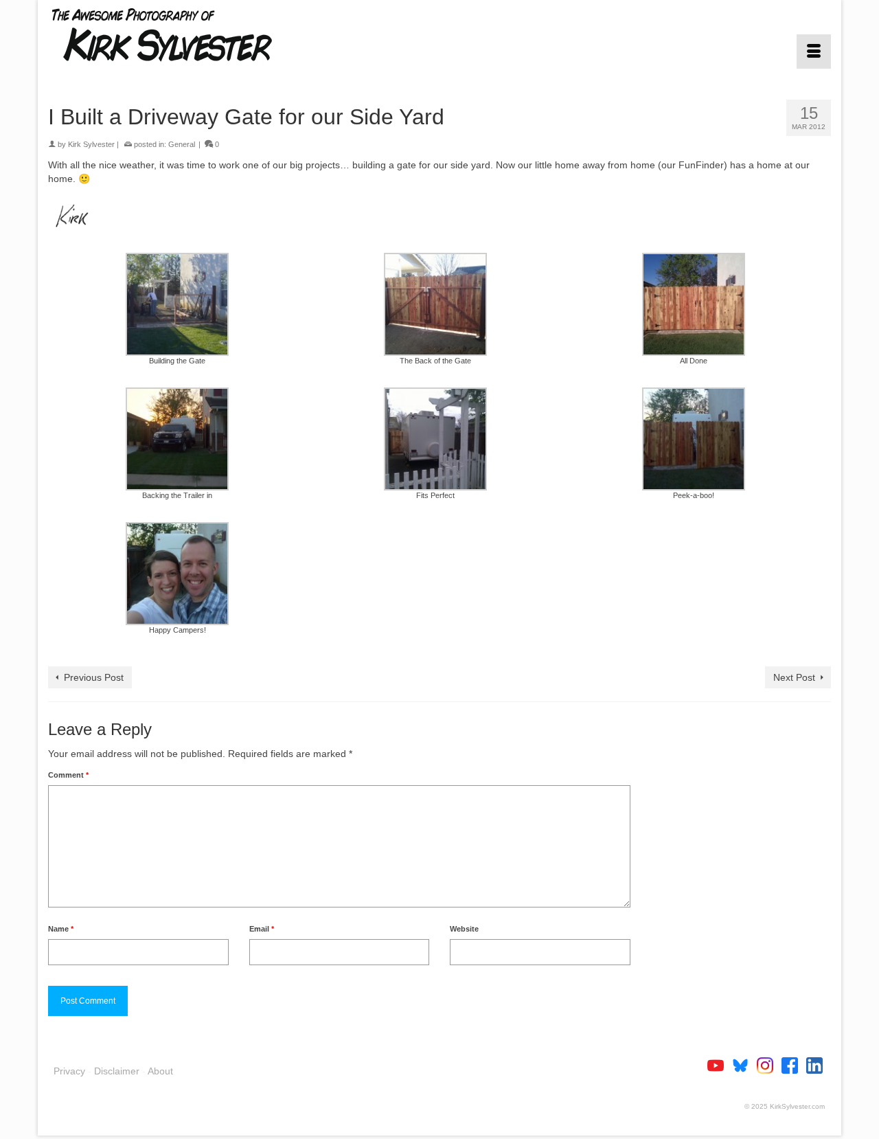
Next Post (794, 677)
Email (261, 929)
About (160, 1070)
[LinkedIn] (814, 1064)
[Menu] (814, 51)
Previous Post (94, 677)
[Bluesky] (744, 1064)
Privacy (69, 1070)
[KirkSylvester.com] (171, 34)
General (181, 144)
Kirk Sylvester (91, 144)
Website (464, 929)
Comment (68, 775)
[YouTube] (719, 1064)
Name (60, 929)
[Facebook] (793, 1064)
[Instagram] (769, 1064)
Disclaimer (116, 1070)
